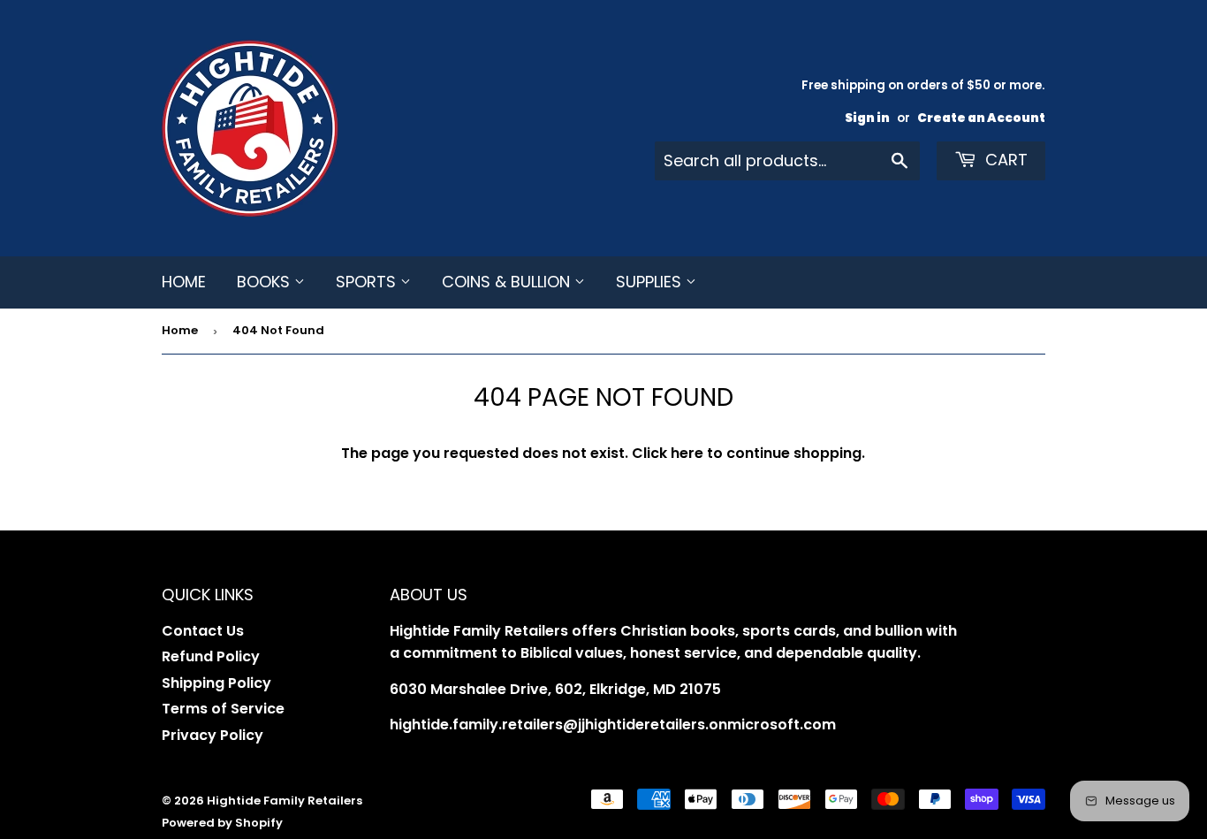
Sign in (867, 118)
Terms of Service (223, 708)
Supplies (651, 282)
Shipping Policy (216, 683)
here (687, 453)
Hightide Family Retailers (284, 800)
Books (265, 282)
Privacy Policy (212, 735)
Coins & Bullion (508, 282)
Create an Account (981, 118)
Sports (368, 282)
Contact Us (203, 631)
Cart (1004, 160)
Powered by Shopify (222, 822)
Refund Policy (211, 656)
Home (184, 282)
